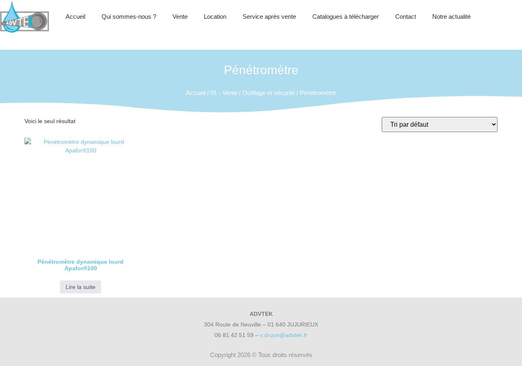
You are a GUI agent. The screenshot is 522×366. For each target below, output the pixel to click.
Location (215, 16)
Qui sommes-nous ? (129, 16)
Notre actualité (451, 16)
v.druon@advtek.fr (283, 335)
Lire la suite (80, 287)
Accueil (75, 16)
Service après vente (269, 16)
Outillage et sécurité (268, 92)
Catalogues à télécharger (345, 16)
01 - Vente (223, 92)
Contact (405, 16)
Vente (180, 16)
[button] (514, 17)
